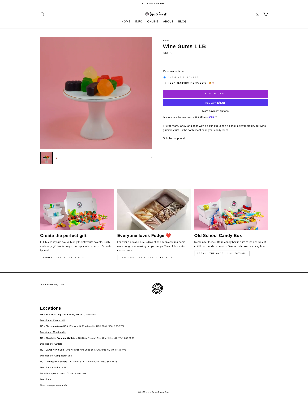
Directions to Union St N (53, 367)
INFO (138, 21)
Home (166, 40)
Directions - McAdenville (53, 332)
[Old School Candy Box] (231, 209)
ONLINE (152, 21)
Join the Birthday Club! (52, 284)
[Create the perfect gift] (77, 209)
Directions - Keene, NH (52, 320)
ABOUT (168, 21)
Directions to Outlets (51, 344)
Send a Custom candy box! (63, 257)
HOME (125, 21)
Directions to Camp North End (56, 356)
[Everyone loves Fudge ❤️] (154, 209)
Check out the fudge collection (146, 257)
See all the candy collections (222, 253)
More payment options (215, 111)
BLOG (182, 21)
